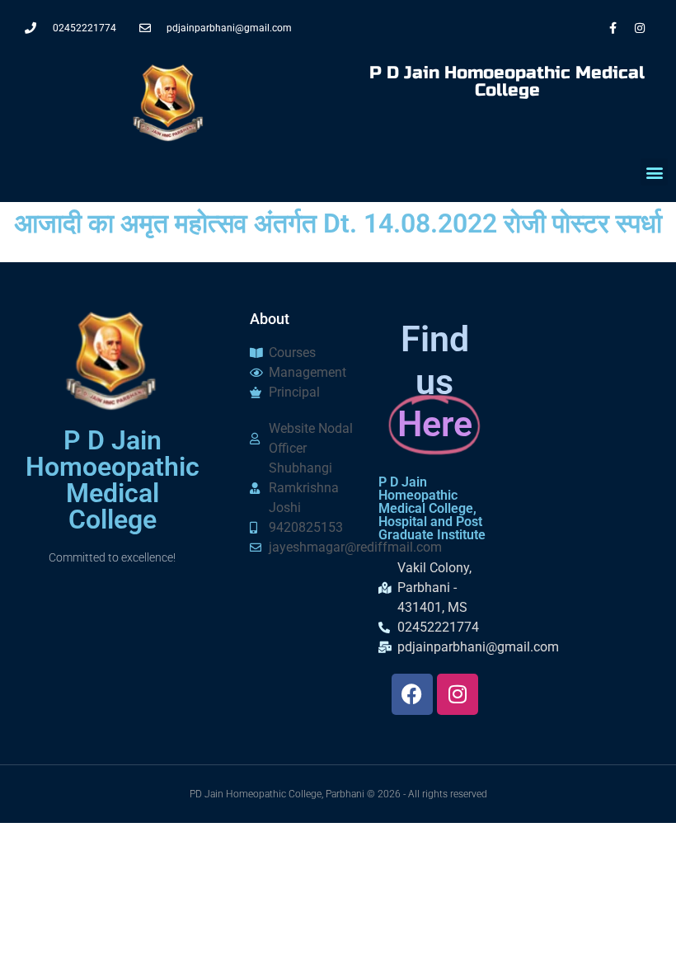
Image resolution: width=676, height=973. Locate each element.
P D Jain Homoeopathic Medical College (507, 82)
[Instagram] (639, 28)
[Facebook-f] (612, 28)
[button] (654, 172)
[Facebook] (412, 694)
